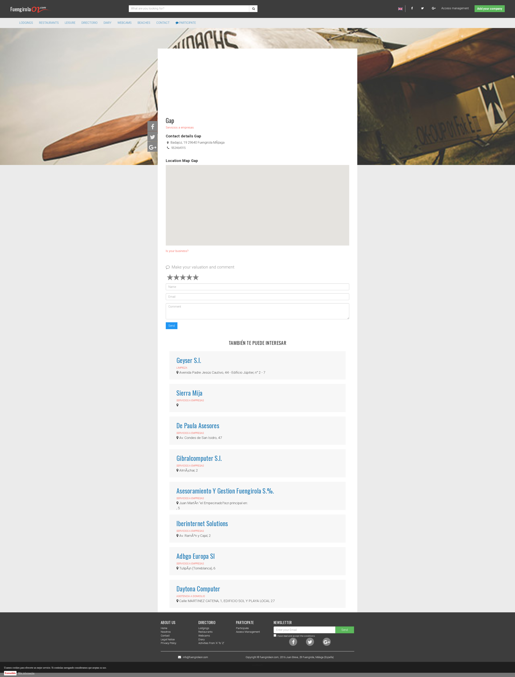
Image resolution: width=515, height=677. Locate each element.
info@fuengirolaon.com (195, 657)
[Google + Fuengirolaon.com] (434, 8)
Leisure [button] (70, 23)
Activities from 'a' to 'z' (211, 643)
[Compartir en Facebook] (152, 128)
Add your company (489, 8)
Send (171, 325)
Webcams (124, 23)
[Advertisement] (257, 81)
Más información (26, 673)
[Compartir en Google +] (152, 148)
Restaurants (205, 631)
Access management (455, 8)
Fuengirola (20, 9)
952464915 (178, 148)
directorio (89, 23)
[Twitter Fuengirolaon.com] (426, 8)
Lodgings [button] (26, 23)
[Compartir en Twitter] (152, 138)
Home (164, 628)
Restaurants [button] (49, 23)
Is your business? (177, 251)
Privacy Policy (168, 643)
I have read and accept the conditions (296, 635)
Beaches (144, 23)
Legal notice (168, 639)
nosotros (166, 631)
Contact (163, 23)
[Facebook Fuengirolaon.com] (415, 8)
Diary (107, 23)
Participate (187, 23)
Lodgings (203, 628)
